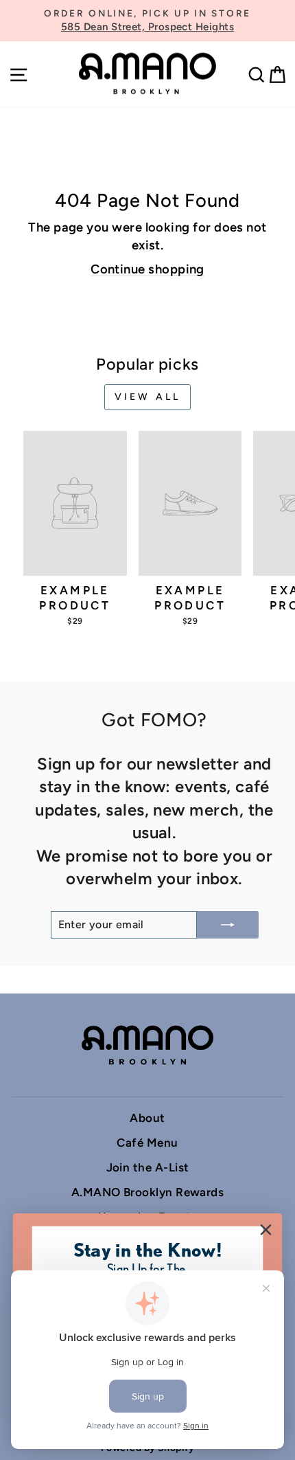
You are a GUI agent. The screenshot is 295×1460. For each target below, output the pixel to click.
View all (148, 397)
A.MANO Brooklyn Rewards (147, 1192)
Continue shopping (147, 269)
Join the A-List (147, 1167)
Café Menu (147, 1142)
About (147, 1118)
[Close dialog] (266, 1230)
